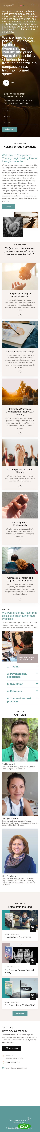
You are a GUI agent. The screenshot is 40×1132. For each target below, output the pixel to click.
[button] (22, 666)
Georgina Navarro (10, 818)
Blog (7, 934)
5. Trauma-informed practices (19, 700)
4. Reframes (14, 691)
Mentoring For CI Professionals (20, 523)
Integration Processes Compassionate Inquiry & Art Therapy (20, 412)
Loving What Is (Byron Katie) (18, 937)
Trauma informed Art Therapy (20, 351)
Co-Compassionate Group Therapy (20, 471)
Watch (13, 83)
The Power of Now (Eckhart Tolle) (20, 1005)
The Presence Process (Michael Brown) (19, 971)
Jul (33, 928)
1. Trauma (13, 666)
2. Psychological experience (17, 675)
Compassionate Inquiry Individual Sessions (20, 295)
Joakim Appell (8, 764)
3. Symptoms (15, 684)
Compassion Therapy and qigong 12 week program (20, 579)
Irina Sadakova (9, 876)
